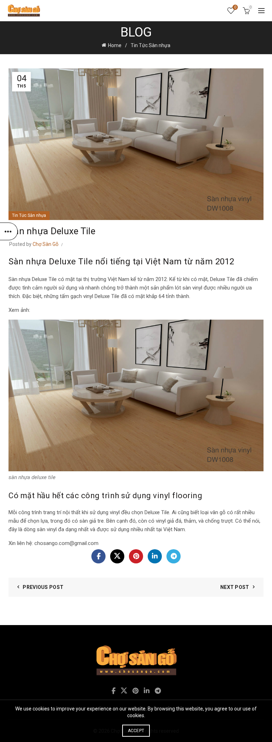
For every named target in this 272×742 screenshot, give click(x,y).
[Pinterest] (136, 556)
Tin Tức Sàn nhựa (150, 45)
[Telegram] (173, 556)
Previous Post (43, 587)
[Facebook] (98, 556)
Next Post (234, 587)
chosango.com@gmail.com (67, 543)
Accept (136, 730)
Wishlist (235, 7)
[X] (117, 556)
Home (114, 45)
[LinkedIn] (155, 556)
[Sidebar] (9, 231)
